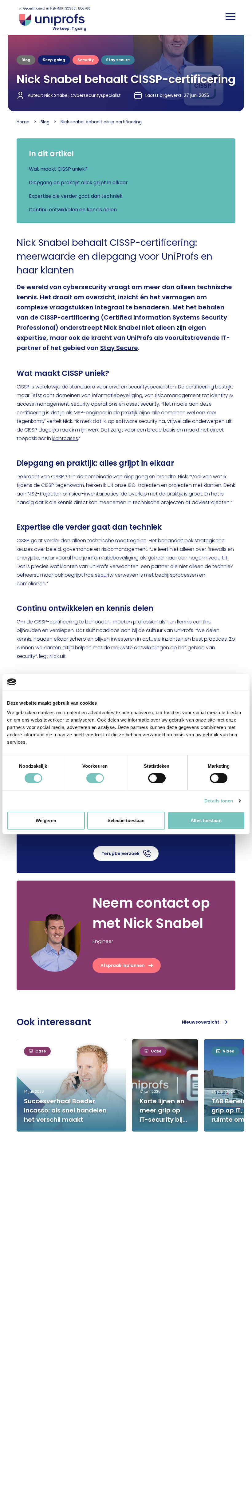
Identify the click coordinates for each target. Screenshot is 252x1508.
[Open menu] (230, 16)
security (104, 575)
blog (45, 122)
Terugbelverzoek (120, 853)
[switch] (95, 778)
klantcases (65, 438)
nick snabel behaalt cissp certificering (101, 122)
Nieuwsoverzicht (200, 1022)
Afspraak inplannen (122, 965)
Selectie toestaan (126, 820)
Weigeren (46, 820)
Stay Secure (119, 348)
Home (23, 122)
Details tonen (218, 800)
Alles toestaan (206, 820)
